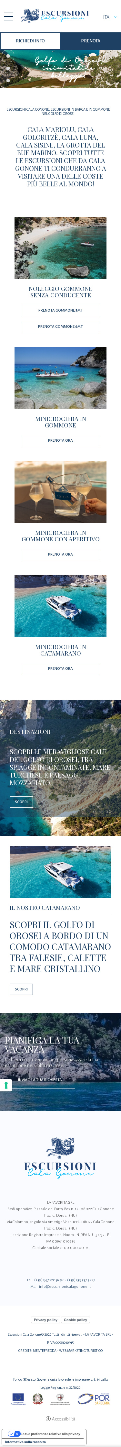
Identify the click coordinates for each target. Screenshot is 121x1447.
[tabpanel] (60, 68)
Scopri (21, 802)
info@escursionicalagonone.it (65, 1287)
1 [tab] (8, 56)
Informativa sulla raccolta (25, 1442)
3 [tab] (8, 80)
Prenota (90, 41)
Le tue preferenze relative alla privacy (50, 1434)
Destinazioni (30, 732)
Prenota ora (60, 440)
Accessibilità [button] (63, 1419)
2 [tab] (8, 68)
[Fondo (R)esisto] (60, 1399)
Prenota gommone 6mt (60, 327)
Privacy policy (45, 1319)
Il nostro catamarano (45, 908)
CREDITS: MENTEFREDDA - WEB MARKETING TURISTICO (60, 1351)
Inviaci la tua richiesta (40, 1080)
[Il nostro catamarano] (60, 871)
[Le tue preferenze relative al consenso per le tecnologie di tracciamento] (6, 1085)
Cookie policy (75, 1319)
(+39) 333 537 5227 (81, 1280)
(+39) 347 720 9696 (49, 1280)
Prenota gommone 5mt (60, 310)
